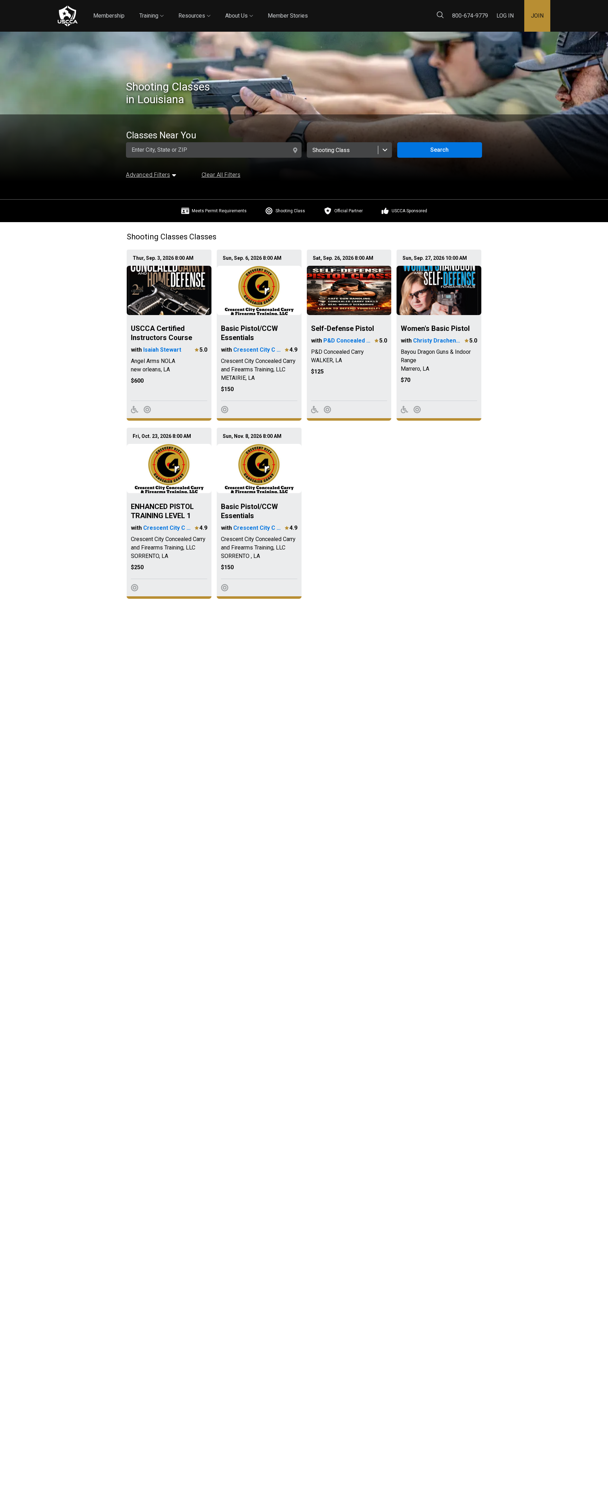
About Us (239, 9)
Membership (109, 15)
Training (151, 9)
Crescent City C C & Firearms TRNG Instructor (258, 349)
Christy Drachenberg (438, 340)
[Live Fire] (147, 409)
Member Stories (288, 15)
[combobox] (349, 150)
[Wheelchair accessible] (134, 409)
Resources (194, 9)
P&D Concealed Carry (348, 340)
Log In (505, 15)
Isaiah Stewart (162, 349)
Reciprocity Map (354, 10)
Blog (314, 10)
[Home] (67, 16)
